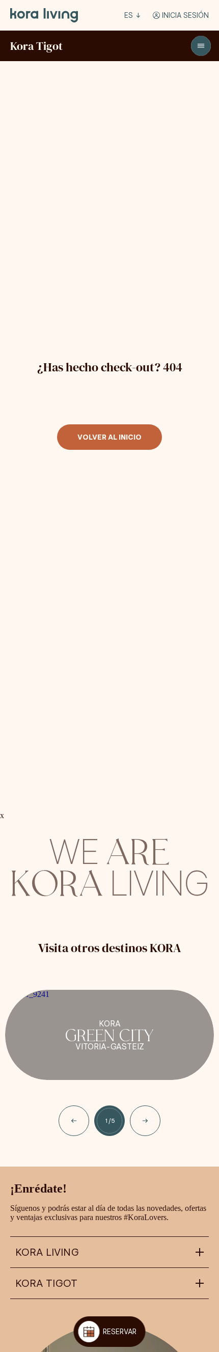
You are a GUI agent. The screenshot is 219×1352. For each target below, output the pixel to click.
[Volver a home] (44, 15)
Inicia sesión (184, 15)
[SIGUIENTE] (145, 1120)
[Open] (201, 46)
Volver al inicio (109, 437)
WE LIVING (109, 865)
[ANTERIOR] (74, 1120)
